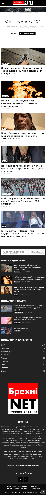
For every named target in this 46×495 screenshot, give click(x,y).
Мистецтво (5, 355)
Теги (14, 486)
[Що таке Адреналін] (6, 330)
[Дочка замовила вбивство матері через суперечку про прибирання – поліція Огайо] (23, 56)
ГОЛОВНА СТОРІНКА (27, 33)
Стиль (3, 365)
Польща (4, 358)
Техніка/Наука (6, 352)
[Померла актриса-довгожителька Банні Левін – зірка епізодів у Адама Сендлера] (23, 154)
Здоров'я (4, 368)
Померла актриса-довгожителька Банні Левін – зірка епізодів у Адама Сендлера (23, 168)
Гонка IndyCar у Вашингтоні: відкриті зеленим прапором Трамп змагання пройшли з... (22, 234)
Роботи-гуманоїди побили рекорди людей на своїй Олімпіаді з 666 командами (23, 201)
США (3, 345)
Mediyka (18, 492)
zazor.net (38, 492)
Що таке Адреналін (21, 328)
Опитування (22, 486)
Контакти (24, 488)
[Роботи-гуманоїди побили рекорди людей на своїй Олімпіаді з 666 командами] (23, 187)
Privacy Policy (35, 488)
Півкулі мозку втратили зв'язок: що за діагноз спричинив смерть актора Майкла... (22, 136)
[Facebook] (20, 479)
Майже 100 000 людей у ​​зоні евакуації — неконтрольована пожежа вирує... (19, 103)
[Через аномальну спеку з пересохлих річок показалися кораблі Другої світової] (6, 308)
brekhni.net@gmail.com (30, 465)
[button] (43, 3)
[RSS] (26, 479)
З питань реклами (12, 488)
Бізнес (3, 371)
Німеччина (5, 348)
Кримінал (4, 361)
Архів (9, 486)
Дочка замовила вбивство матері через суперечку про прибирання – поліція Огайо (22, 71)
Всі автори (34, 486)
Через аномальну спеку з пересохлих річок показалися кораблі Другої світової (28, 308)
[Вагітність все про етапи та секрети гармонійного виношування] (6, 320)
